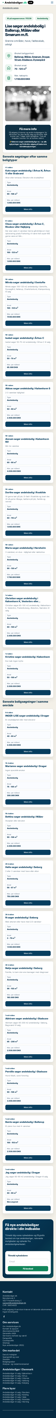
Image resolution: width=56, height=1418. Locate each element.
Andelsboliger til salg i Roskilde (16, 1399)
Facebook (4, 1316)
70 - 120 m (20, 68)
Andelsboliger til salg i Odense (16, 1378)
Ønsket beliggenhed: (24, 53)
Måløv (27, 56)
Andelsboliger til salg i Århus (15, 1376)
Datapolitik (7, 1338)
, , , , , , (32, 58)
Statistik (6, 1359)
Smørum (36, 56)
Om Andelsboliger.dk (12, 1326)
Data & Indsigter (10, 1354)
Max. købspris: (21, 75)
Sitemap (6, 1343)
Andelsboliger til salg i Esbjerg (16, 1383)
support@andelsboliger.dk (14, 1303)
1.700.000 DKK (22, 79)
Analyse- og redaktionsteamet (16, 1364)
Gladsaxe (27, 59)
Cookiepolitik (8, 1340)
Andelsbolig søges (10, 8)
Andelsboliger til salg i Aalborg (16, 1380)
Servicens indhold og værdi (15, 1336)
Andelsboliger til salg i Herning (16, 1402)
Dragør (45, 56)
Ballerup (19, 56)
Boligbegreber (9, 1362)
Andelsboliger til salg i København (17, 1373)
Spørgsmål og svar (11, 1357)
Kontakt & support (10, 1329)
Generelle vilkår (9, 1333)
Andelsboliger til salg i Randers (16, 1392)
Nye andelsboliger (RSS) (13, 1345)
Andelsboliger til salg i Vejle (14, 1397)
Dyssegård (39, 59)
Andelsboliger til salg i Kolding (16, 1395)
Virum (17, 59)
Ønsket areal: (20, 65)
